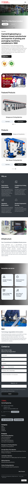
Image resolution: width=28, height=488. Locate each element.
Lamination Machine (6, 456)
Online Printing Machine (7, 465)
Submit (9, 393)
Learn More (5, 24)
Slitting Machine (5, 460)
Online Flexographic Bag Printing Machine (10, 466)
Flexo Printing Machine (6, 134)
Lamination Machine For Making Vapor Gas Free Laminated (13, 457)
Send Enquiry (6, 121)
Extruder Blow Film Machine (8, 449)
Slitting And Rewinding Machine (8, 462)
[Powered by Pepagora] (24, 480)
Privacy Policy (21, 476)
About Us (3, 427)
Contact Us (13, 24)
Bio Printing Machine (5, 438)
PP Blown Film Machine (6, 452)
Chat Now (20, 121)
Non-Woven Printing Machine (7, 441)
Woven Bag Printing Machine (7, 440)
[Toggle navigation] (25, 2)
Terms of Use (4, 477)
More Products (22, 471)
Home (2, 426)
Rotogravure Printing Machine (19, 134)
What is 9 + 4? (14, 383)
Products (3, 429)
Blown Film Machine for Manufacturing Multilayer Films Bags (14, 451)
